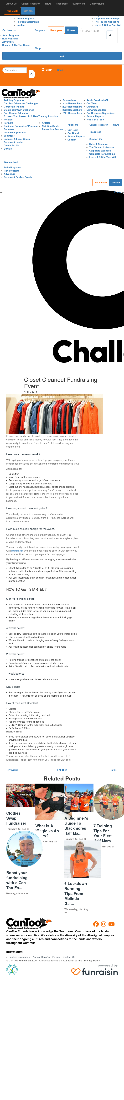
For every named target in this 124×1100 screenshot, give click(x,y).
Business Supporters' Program (20, 126)
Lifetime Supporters (15, 132)
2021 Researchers (72, 113)
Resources (62, 3)
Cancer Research (30, 3)
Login (62, 56)
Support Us (78, 3)
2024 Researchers (72, 103)
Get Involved (9, 30)
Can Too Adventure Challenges (21, 103)
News (48, 3)
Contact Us (69, 957)
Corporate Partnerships (107, 18)
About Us (11, 3)
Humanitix (17, 550)
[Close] (1, 192)
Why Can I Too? (95, 119)
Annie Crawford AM (97, 100)
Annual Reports (25, 18)
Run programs (10, 38)
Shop (38, 48)
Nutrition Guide (50, 126)
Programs (40, 30)
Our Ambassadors (96, 109)
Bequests (9, 129)
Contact (21, 25)
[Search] (110, 35)
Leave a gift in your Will (107, 25)
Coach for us (11, 145)
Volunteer (9, 135)
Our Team (92, 103)
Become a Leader (13, 142)
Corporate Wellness (100, 150)
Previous (13, 769)
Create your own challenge (19, 109)
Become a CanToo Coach (16, 45)
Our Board (92, 106)
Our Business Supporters (100, 113)
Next (113, 769)
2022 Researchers (72, 109)
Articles (46, 122)
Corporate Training (14, 106)
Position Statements (28, 21)
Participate (56, 30)
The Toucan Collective (106, 21)
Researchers (69, 100)
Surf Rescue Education (16, 113)
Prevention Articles (52, 129)
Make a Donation (98, 144)
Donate (71, 30)
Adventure (8, 41)
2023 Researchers (72, 106)
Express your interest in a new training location (31, 116)
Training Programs (14, 100)
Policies (8, 119)
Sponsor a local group (17, 139)
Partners (8, 122)
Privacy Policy (92, 960)
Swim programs (10, 35)
